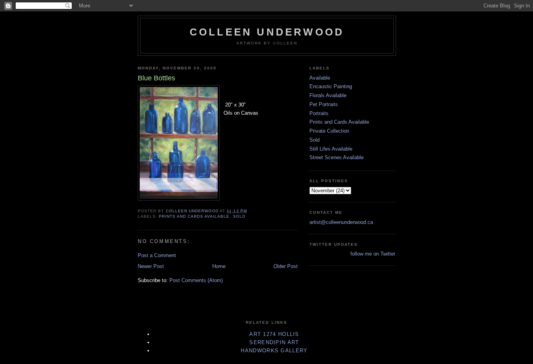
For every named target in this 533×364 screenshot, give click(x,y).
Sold (239, 216)
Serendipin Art (274, 342)
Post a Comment (157, 255)
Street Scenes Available (336, 157)
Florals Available (327, 95)
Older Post (286, 266)
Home (219, 266)
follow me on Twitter (372, 254)
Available (319, 78)
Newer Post (151, 266)
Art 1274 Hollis (274, 334)
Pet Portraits (323, 104)
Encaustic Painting (330, 86)
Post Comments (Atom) (196, 280)
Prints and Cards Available (194, 216)
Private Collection (329, 131)
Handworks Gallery (274, 350)
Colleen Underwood (267, 32)
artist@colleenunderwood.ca (341, 222)
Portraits (319, 113)
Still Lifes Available (330, 149)
